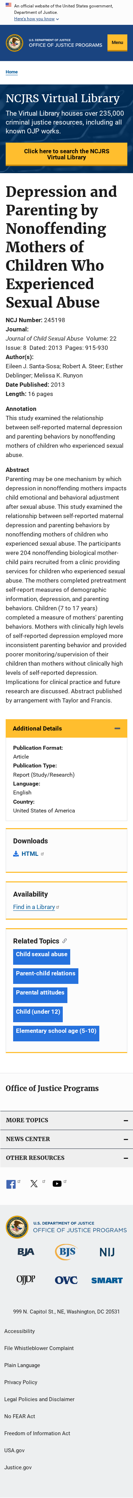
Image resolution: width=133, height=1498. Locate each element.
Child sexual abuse (41, 954)
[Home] (65, 43)
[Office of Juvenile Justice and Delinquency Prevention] (26, 1286)
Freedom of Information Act (37, 1433)
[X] (36, 1186)
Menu (117, 42)
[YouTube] (59, 1186)
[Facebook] (13, 1186)
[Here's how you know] (66, 12)
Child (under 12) (38, 1011)
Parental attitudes (40, 992)
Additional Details (37, 728)
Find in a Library (34, 906)
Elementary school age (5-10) (56, 1030)
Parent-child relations (46, 973)
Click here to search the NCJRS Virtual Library (66, 154)
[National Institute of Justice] (107, 1257)
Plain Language (22, 1365)
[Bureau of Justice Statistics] (66, 1261)
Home (12, 72)
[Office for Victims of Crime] (66, 1285)
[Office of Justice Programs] (14, 43)
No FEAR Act (19, 1416)
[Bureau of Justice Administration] (26, 1257)
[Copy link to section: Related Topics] (63, 940)
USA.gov (14, 1450)
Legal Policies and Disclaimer (39, 1399)
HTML (31, 853)
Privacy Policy (20, 1382)
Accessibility (19, 1331)
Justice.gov (18, 1467)
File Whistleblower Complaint (39, 1348)
